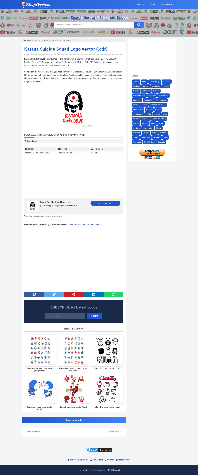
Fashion (144, 105)
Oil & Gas (136, 128)
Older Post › (114, 431)
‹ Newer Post (33, 431)
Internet (136, 119)
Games (158, 110)
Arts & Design (155, 82)
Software (163, 133)
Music (161, 123)
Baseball (146, 86)
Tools (166, 137)
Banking (136, 86)
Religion (146, 133)
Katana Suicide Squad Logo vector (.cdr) (66, 49)
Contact (83, 460)
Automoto (166, 82)
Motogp (145, 123)
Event (135, 105)
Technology (145, 137)
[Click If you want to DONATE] (152, 158)
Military (136, 123)
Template (156, 137)
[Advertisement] (73, 176)
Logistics (145, 119)
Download (106, 203)
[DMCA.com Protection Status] (99, 452)
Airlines (136, 82)
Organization (148, 128)
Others (158, 128)
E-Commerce (164, 96)
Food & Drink (138, 110)
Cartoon (156, 91)
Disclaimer (97, 460)
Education (137, 100)
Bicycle (166, 86)
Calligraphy (146, 91)
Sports (135, 137)
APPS (144, 82)
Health (148, 114)
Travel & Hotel (149, 142)
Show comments (73, 420)
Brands (136, 91)
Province (136, 133)
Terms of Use (124, 460)
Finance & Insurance (157, 105)
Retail (154, 133)
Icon (165, 114)
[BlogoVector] (36, 7)
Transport (137, 142)
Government (138, 114)
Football (149, 110)
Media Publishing (159, 119)
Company (152, 96)
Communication (139, 96)
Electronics (148, 100)
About (72, 460)
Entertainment (161, 100)
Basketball (156, 86)
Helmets (157, 114)
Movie (153, 123)
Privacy (110, 460)
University (161, 142)
